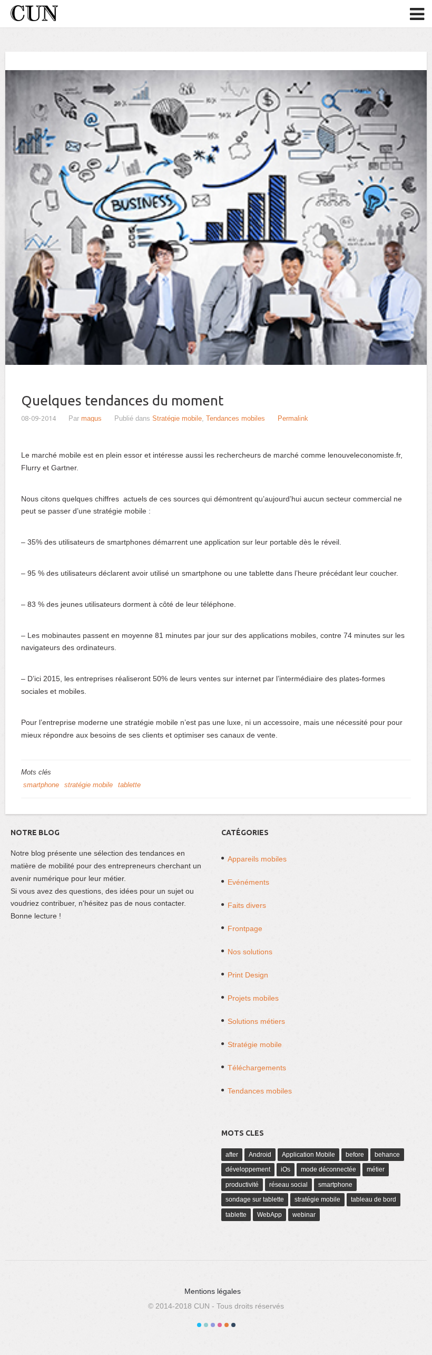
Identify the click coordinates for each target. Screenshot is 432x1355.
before (355, 1154)
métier (376, 1169)
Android (260, 1154)
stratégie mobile (88, 785)
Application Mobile (308, 1154)
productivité (242, 1184)
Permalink (293, 418)
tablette (129, 785)
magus (91, 418)
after (231, 1154)
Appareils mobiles (257, 859)
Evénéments (248, 882)
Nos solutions (250, 951)
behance (387, 1154)
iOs (285, 1169)
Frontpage (245, 928)
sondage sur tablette (254, 1199)
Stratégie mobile (177, 418)
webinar (304, 1214)
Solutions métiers (256, 1021)
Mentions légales (212, 1291)
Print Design (248, 975)
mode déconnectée (328, 1169)
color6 (233, 1325)
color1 (199, 1325)
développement (247, 1169)
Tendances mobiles (235, 418)
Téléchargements (257, 1067)
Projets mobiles (253, 998)
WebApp (269, 1214)
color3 (213, 1325)
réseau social (288, 1184)
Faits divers (247, 905)
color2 (206, 1325)
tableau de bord (373, 1199)
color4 (220, 1325)
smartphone (41, 785)
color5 (226, 1325)
